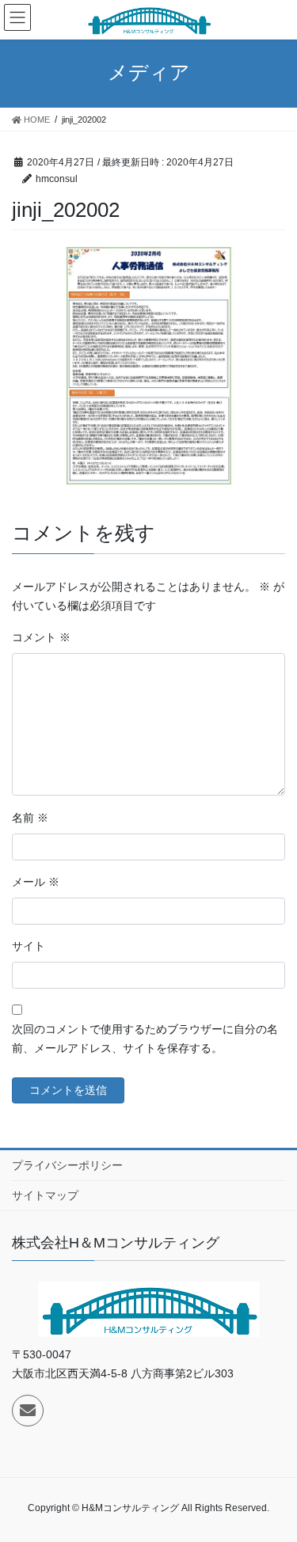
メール (35, 881)
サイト (28, 946)
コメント (41, 637)
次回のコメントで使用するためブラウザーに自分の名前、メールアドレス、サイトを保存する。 (145, 1038)
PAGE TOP (274, 1482)
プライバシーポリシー (67, 1165)
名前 (30, 817)
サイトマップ (45, 1195)
